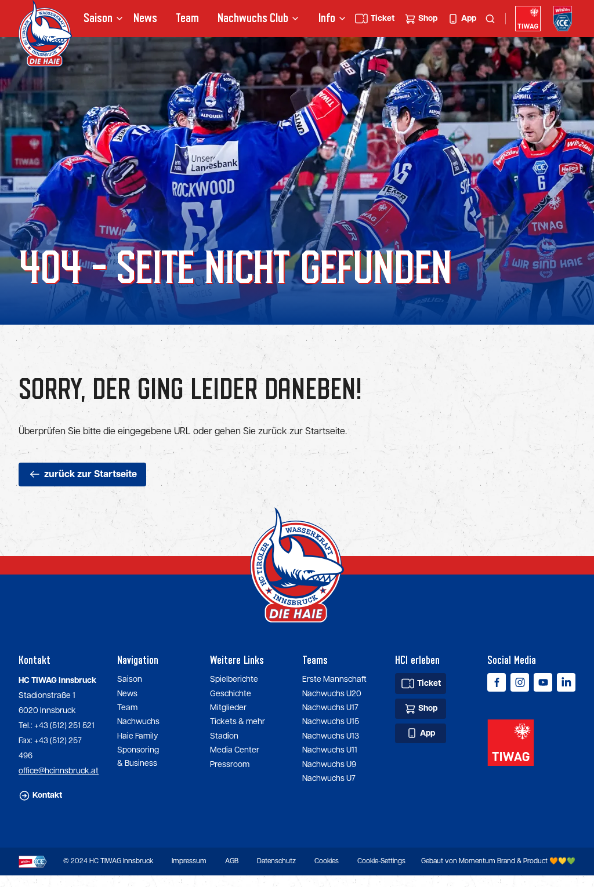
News (145, 18)
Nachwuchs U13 (330, 736)
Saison (129, 679)
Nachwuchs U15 (330, 722)
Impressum (189, 861)
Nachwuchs (238, 18)
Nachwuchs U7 (329, 779)
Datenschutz (276, 861)
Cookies (326, 861)
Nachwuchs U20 (331, 694)
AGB (231, 861)
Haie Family (137, 736)
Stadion (224, 736)
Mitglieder (228, 708)
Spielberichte (234, 679)
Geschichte (230, 694)
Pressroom (229, 765)
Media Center (234, 750)
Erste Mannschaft (334, 679)
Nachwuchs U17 (330, 708)
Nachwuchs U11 (329, 750)
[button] (99, 18)
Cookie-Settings (381, 861)
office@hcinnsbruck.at (59, 771)
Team (187, 18)
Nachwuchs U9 (329, 765)
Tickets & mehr (237, 722)
